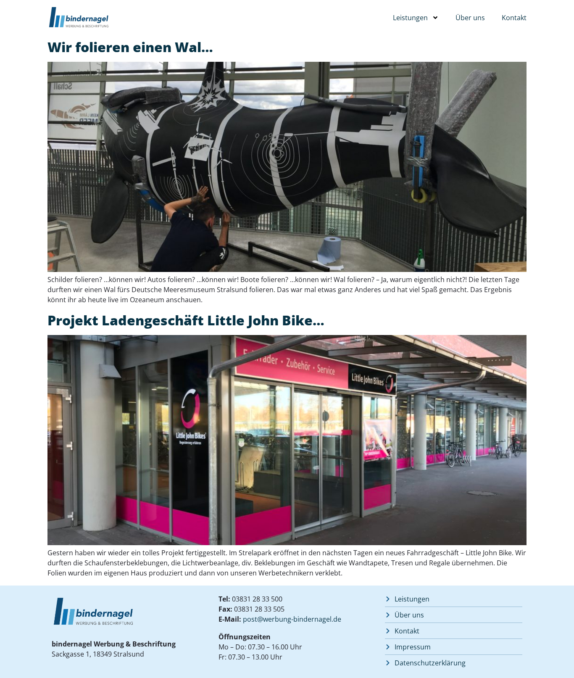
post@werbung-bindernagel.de (292, 619)
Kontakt (514, 17)
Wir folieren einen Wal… (130, 47)
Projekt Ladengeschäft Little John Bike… (185, 320)
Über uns (470, 17)
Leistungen (410, 17)
